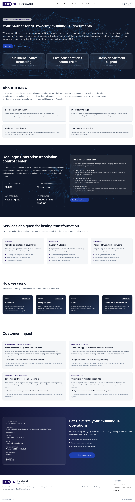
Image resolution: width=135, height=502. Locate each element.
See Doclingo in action (79, 200)
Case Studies (86, 4)
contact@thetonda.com (14, 443)
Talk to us (8, 46)
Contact (96, 4)
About (58, 4)
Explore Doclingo (22, 46)
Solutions (75, 4)
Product (66, 4)
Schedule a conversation (82, 455)
